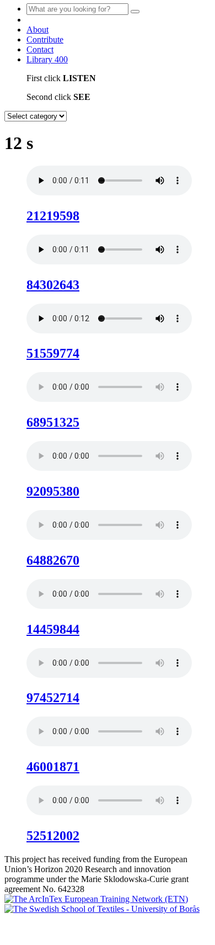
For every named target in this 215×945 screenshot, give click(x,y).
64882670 (52, 560)
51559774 (52, 353)
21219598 (52, 216)
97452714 (52, 698)
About (37, 29)
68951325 (52, 422)
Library (47, 59)
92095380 (52, 491)
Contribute (44, 39)
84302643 (52, 285)
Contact (39, 49)
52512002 (52, 836)
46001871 (52, 767)
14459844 (52, 629)
